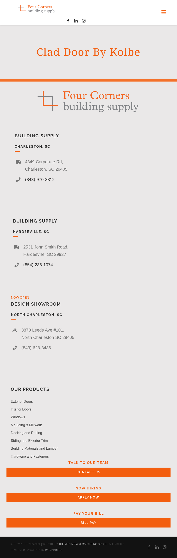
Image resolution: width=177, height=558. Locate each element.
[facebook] (68, 20)
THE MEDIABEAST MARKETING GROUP (83, 544)
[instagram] (83, 20)
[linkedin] (76, 20)
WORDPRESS (53, 550)
